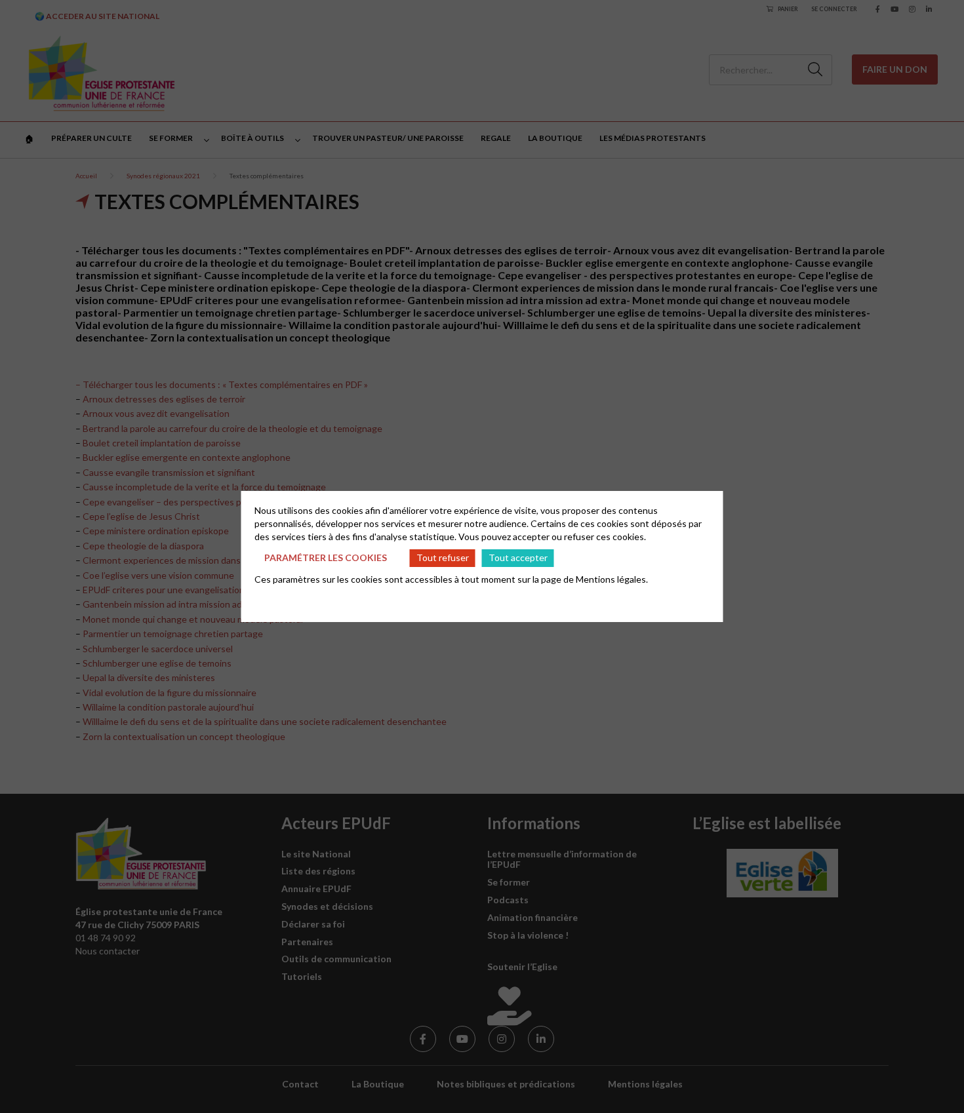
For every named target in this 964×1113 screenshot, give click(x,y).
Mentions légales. (612, 579)
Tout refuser (442, 557)
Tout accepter (518, 557)
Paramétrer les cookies (325, 557)
